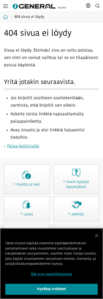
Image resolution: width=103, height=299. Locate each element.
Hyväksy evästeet (51, 289)
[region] (51, 263)
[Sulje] (96, 235)
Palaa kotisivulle (23, 146)
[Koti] (6, 17)
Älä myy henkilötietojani (51, 274)
